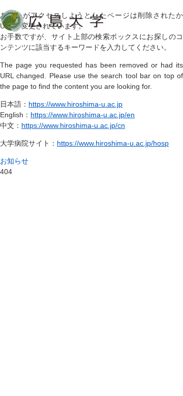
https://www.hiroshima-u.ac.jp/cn (73, 125)
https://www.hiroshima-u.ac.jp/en (82, 115)
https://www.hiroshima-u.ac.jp (75, 104)
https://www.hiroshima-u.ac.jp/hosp (113, 143)
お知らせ (14, 161)
